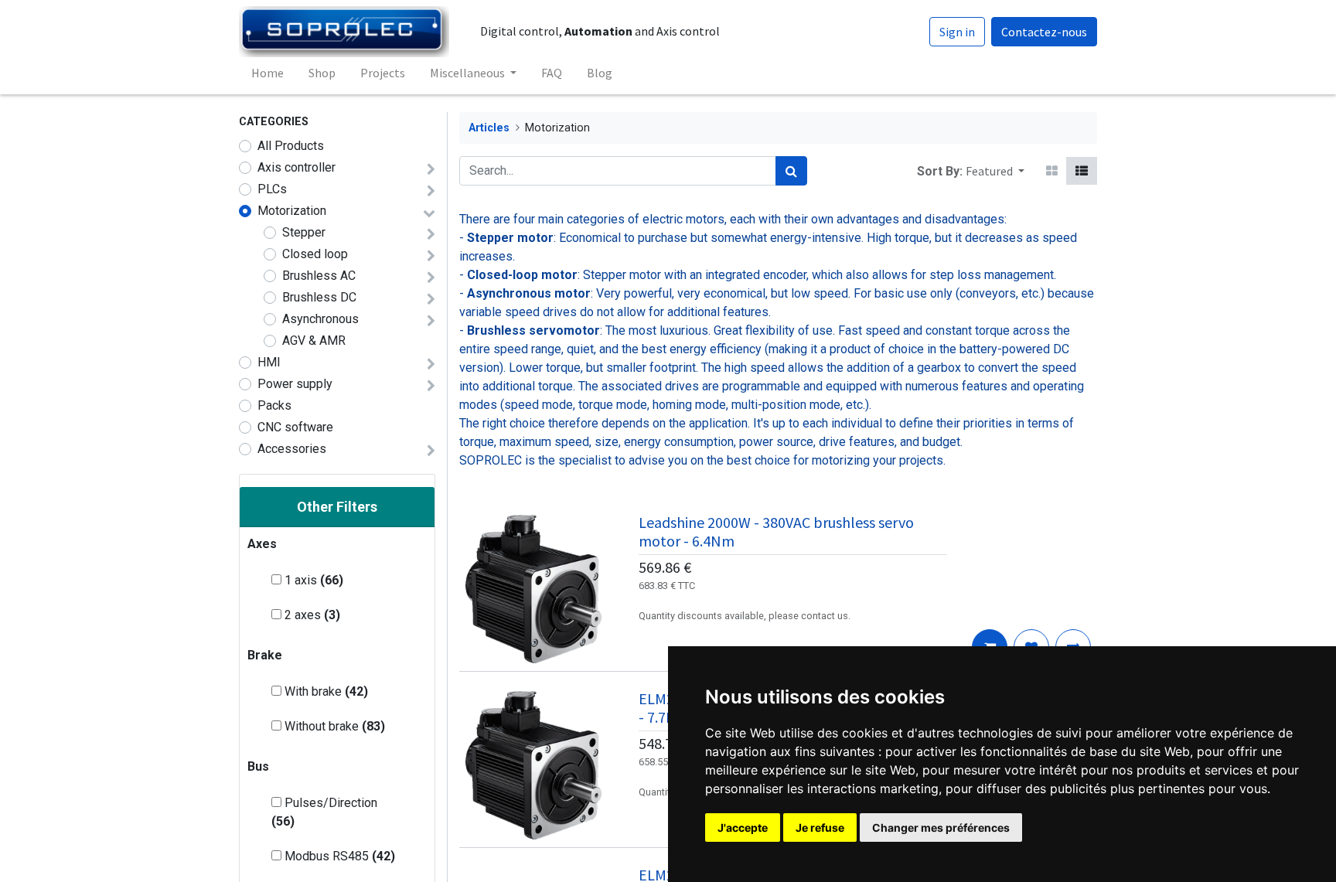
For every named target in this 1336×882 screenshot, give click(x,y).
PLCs (272, 189)
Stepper (303, 232)
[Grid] (1052, 171)
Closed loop (315, 254)
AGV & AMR (314, 340)
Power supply (294, 383)
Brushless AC (319, 275)
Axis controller (296, 167)
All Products (290, 145)
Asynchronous (320, 319)
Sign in (957, 31)
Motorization (291, 210)
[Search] (791, 171)
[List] (1081, 171)
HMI (269, 362)
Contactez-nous (1044, 31)
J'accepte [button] (742, 827)
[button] (995, 171)
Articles (489, 128)
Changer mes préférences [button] (941, 827)
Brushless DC (319, 297)
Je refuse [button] (820, 827)
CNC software (295, 427)
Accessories (291, 448)
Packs (274, 405)
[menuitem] (267, 72)
